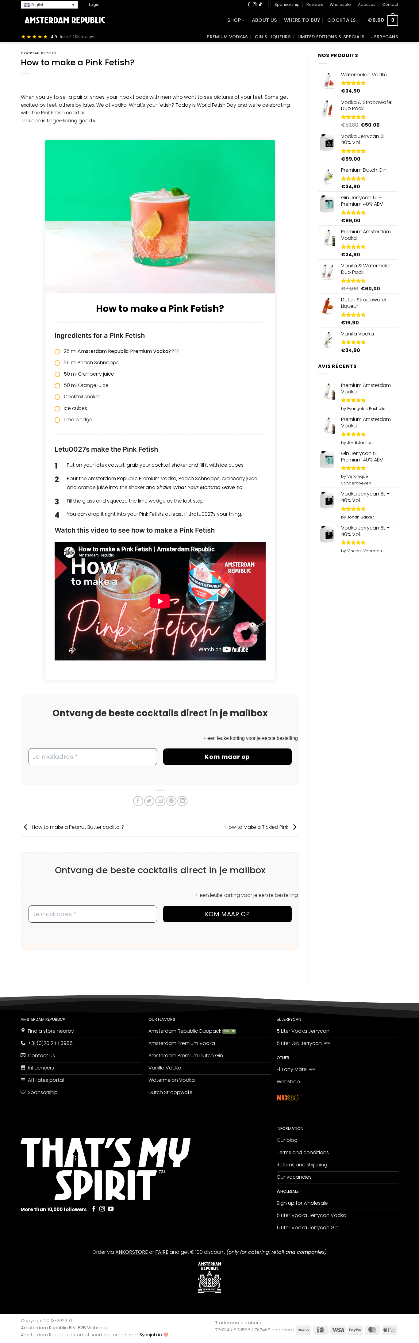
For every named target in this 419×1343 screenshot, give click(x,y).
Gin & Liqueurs (273, 37)
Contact (390, 4)
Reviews (314, 4)
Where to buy (302, 20)
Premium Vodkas (227, 37)
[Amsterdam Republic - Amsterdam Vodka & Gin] (65, 20)
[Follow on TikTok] (260, 4)
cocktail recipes (38, 53)
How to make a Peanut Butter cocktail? (77, 826)
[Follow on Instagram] (254, 4)
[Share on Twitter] (149, 801)
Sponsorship (287, 4)
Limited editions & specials (331, 37)
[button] (49, 5)
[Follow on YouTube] (110, 1209)
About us (366, 4)
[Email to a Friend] (160, 801)
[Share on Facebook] (138, 801)
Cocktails (341, 20)
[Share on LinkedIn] (182, 801)
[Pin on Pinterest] (171, 801)
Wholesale (340, 4)
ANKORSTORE (131, 1252)
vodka (119, 105)
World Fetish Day (216, 105)
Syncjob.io (151, 1335)
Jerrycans (384, 37)
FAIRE (161, 1252)
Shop (234, 20)
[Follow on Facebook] (249, 4)
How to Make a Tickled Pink (257, 826)
